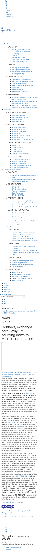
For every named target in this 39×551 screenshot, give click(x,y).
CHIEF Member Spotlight (20, 167)
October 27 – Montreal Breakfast (22, 239)
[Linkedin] (7, 506)
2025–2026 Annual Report (20, 60)
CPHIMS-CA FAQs (18, 195)
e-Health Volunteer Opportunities (22, 86)
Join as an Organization (19, 131)
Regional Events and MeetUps (21, 274)
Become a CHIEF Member (20, 153)
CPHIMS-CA (16, 187)
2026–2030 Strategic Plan (20, 62)
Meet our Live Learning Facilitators (23, 201)
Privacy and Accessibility (13, 547)
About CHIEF (16, 145)
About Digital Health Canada (21, 50)
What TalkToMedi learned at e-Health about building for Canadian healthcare (24, 106)
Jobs (7, 12)
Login (5, 30)
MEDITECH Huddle (22, 476)
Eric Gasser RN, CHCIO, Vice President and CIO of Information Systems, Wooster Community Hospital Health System (19, 374)
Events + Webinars (10, 227)
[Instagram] (10, 506)
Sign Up (4, 542)
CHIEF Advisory (17, 151)
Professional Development (12, 169)
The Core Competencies (20, 217)
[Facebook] (3, 506)
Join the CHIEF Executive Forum (22, 139)
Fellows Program (17, 90)
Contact (8, 10)
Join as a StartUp (17, 133)
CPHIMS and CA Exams (19, 189)
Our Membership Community (21, 52)
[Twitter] (5, 506)
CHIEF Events (16, 149)
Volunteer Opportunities (19, 84)
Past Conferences (17, 280)
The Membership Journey (20, 117)
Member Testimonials (19, 161)
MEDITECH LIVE (29, 393)
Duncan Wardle (19, 426)
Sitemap (8, 549)
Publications (9, 16)
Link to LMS (16, 225)
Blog (7, 8)
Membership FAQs (18, 121)
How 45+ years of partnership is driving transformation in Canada (24, 102)
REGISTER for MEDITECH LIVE (13, 503)
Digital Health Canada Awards (21, 80)
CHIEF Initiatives (17, 147)
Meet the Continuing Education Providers (25, 203)
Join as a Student (17, 137)
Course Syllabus (17, 215)
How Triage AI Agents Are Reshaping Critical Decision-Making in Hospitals (19, 511)
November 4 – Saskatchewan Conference (25, 241)
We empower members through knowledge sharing (22, 73)
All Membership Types (19, 127)
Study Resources (17, 193)
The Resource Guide (18, 213)
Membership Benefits (18, 115)
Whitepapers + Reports (19, 92)
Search (2, 297)
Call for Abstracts (17, 267)
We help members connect (20, 68)
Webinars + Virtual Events (20, 276)
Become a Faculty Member (20, 205)
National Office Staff (18, 58)
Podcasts (8, 14)
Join (14, 30)
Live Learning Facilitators (20, 181)
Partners (14, 56)
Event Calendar (17, 272)
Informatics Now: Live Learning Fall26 (24, 179)
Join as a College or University (21, 135)
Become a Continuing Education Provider (25, 207)
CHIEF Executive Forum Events (22, 278)
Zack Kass (11, 422)
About (6, 44)
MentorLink (15, 88)
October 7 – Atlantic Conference (22, 235)
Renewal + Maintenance (19, 191)
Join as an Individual (18, 129)
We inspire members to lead (21, 70)
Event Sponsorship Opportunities (22, 261)
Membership (8, 109)
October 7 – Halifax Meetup (20, 237)
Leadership (15, 54)
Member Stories (17, 119)
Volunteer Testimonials (19, 163)
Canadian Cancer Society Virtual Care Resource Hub (18, 516)
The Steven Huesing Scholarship (22, 82)
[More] (13, 506)
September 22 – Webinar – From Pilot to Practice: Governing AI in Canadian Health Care (25, 253)
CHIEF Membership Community (22, 165)
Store (10, 30)
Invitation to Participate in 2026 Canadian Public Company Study (25, 98)
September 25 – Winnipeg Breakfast (23, 233)
